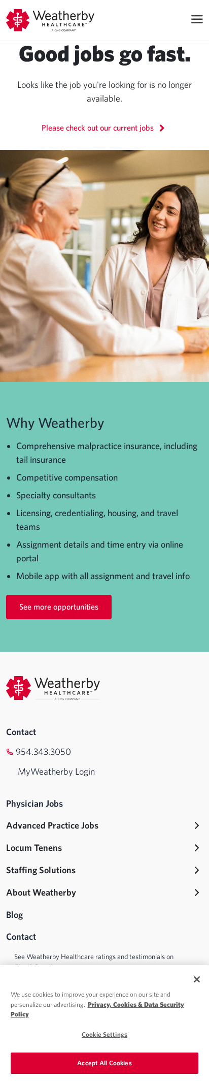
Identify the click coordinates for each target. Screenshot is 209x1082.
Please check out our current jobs (99, 127)
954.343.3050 (43, 751)
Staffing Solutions (41, 870)
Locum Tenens (34, 847)
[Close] (197, 979)
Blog (14, 914)
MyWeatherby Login (56, 771)
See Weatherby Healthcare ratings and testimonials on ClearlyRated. (93, 961)
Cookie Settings (104, 1034)
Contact (21, 731)
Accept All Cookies (104, 1063)
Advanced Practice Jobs (52, 825)
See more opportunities (58, 606)
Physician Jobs (34, 803)
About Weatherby (41, 892)
